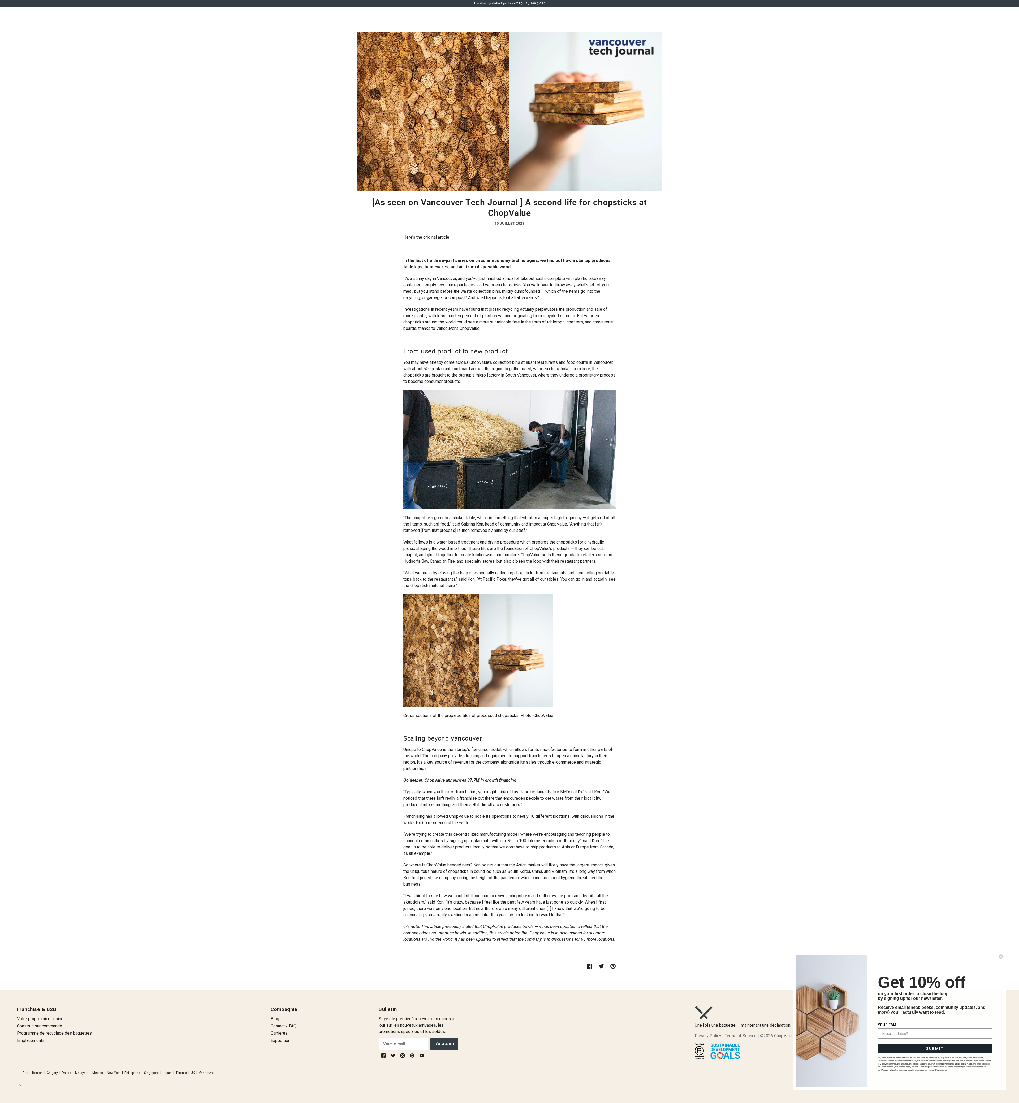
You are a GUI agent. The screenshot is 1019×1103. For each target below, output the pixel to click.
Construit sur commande (39, 1025)
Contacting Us (925, 1067)
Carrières (279, 1033)
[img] (384, 1055)
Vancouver (207, 1073)
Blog (275, 1018)
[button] (19, 1085)
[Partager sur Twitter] (601, 966)
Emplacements (31, 1040)
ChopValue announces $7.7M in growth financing (470, 780)
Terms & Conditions (937, 1070)
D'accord (444, 1044)
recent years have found (457, 309)
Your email (889, 1025)
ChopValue (470, 328)
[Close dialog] (1001, 956)
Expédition (280, 1040)
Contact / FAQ (283, 1025)
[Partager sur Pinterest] (613, 966)
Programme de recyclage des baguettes (54, 1033)
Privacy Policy (708, 1035)
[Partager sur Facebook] (589, 966)
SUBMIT (935, 1049)
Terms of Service (741, 1035)
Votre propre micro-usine (40, 1018)
